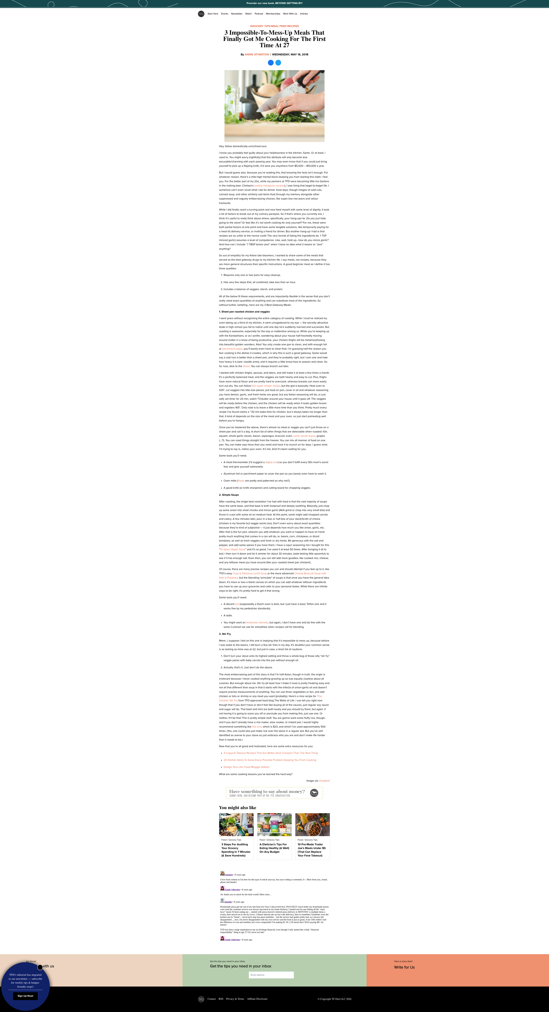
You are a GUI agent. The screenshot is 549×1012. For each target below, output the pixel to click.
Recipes (293, 26)
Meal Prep (279, 26)
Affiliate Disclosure (257, 999)
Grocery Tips (260, 26)
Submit (298, 975)
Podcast (259, 13)
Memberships (273, 13)
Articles (304, 13)
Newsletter (236, 13)
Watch (248, 13)
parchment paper (232, 348)
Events (224, 13)
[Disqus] (274, 905)
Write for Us (405, 967)
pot (237, 604)
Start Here (213, 13)
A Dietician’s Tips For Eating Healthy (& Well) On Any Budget (274, 848)
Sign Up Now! (25, 996)
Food (224, 839)
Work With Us (290, 13)
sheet (246, 366)
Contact (212, 999)
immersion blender (257, 622)
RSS (221, 999)
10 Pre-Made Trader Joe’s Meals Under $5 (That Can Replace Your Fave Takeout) (312, 850)
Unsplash (324, 780)
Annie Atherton (257, 54)
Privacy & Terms (235, 999)
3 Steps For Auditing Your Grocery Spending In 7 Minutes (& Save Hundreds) (235, 850)
